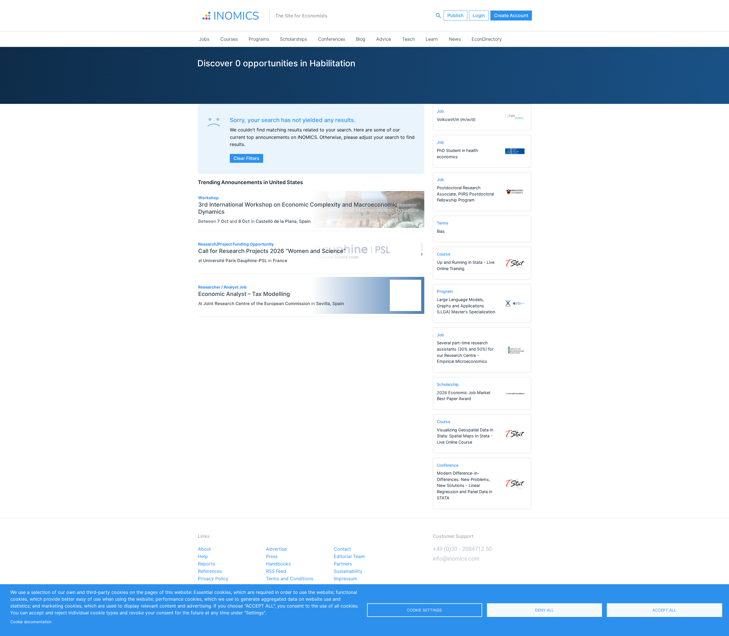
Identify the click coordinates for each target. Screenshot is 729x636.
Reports (206, 564)
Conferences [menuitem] (331, 39)
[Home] (230, 16)
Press (272, 556)
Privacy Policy (213, 578)
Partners (343, 564)
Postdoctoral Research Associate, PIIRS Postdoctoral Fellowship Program (465, 193)
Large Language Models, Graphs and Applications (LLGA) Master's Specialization (466, 305)
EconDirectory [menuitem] (487, 39)
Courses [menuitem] (229, 39)
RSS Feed (276, 571)
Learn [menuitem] (432, 39)
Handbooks (278, 564)
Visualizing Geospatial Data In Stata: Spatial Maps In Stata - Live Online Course (465, 435)
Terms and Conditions (289, 578)
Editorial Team (349, 556)
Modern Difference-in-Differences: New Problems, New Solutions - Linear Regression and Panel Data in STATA (464, 485)
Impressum (345, 578)
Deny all (544, 610)
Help (203, 556)
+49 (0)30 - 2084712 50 (462, 549)
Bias (441, 231)
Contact (342, 549)
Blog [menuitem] (360, 39)
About (204, 549)
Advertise (276, 549)
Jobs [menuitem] (204, 39)
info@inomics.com (456, 558)
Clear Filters (246, 158)
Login (479, 15)
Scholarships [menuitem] (293, 39)
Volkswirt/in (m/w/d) (456, 119)
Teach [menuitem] (408, 39)
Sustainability (348, 571)
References (210, 571)
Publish (455, 15)
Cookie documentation (31, 621)
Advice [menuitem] (383, 39)
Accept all (664, 610)
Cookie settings (424, 610)
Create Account (511, 15)
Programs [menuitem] (259, 39)
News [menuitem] (455, 39)
